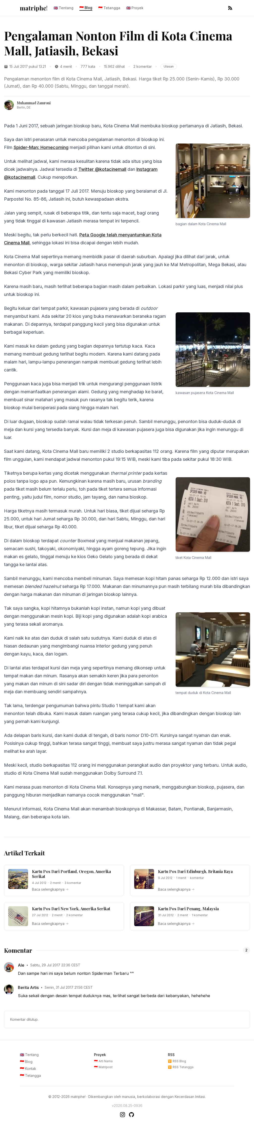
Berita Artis (28, 987)
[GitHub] (131, 1114)
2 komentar (142, 66)
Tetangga (109, 8)
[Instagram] (122, 1114)
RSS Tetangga (180, 1067)
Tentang (63, 8)
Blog (85, 7)
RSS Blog (177, 1061)
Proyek (134, 8)
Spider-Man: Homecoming (41, 147)
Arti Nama (103, 1061)
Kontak (28, 1068)
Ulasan (169, 66)
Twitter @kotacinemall (102, 169)
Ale (21, 965)
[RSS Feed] (230, 8)
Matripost (103, 1067)
